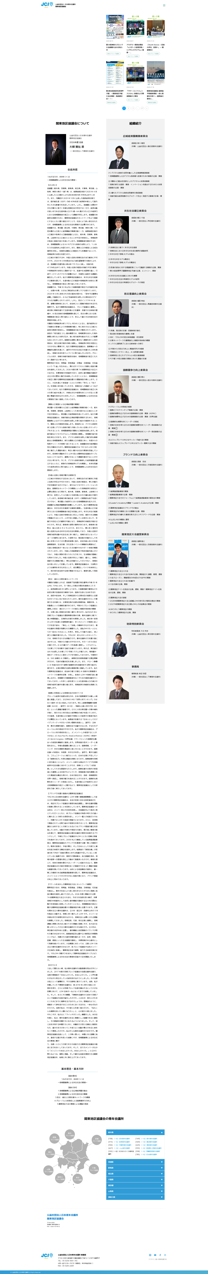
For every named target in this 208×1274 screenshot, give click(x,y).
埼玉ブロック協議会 (133, 56)
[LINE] (150, 1255)
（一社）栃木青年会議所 (149, 1138)
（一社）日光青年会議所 (148, 1154)
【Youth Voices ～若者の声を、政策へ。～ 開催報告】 (156, 47)
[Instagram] (165, 1255)
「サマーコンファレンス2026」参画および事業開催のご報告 (135, 93)
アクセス (151, 1259)
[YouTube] (155, 1255)
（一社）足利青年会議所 (121, 1138)
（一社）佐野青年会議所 (121, 1142)
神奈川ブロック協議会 (113, 53)
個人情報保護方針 (161, 1259)
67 (142, 108)
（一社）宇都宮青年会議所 (122, 1145)
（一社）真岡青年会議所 (149, 1145)
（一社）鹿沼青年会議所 (149, 1142)
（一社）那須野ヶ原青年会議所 (151, 1148)
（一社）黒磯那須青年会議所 (150, 1151)
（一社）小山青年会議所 (121, 1148)
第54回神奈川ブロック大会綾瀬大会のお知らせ (114, 47)
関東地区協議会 (111, 102)
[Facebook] (160, 1255)
